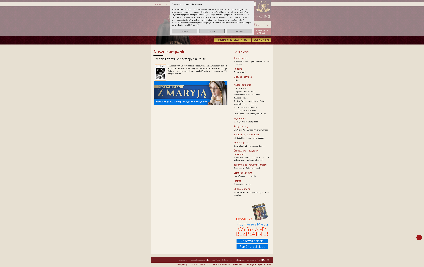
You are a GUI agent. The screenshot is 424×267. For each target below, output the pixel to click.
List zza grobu (240, 88)
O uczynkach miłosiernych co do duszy (250, 146)
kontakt (266, 260)
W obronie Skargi (222, 260)
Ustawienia (211, 31)
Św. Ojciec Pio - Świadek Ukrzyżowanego (251, 130)
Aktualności (238, 265)
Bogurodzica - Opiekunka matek (247, 168)
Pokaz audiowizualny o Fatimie (247, 94)
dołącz (193, 260)
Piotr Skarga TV (250, 265)
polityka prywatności (254, 260)
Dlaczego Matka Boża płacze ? (246, 122)
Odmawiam (184, 31)
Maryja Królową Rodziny (244, 91)
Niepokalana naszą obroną (245, 104)
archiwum (233, 260)
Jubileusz (211, 260)
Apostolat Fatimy (264, 265)
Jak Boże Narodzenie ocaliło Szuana (249, 138)
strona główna (184, 260)
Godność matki (240, 72)
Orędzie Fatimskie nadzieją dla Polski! (250, 101)
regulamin (241, 260)
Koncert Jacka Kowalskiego (245, 107)
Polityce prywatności (238, 12)
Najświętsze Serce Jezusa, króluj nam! (250, 114)
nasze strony (202, 260)
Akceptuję (239, 31)
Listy (236, 80)
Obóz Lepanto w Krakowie (245, 110)
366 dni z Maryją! (241, 98)
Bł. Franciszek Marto (242, 184)
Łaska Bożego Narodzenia (245, 176)
